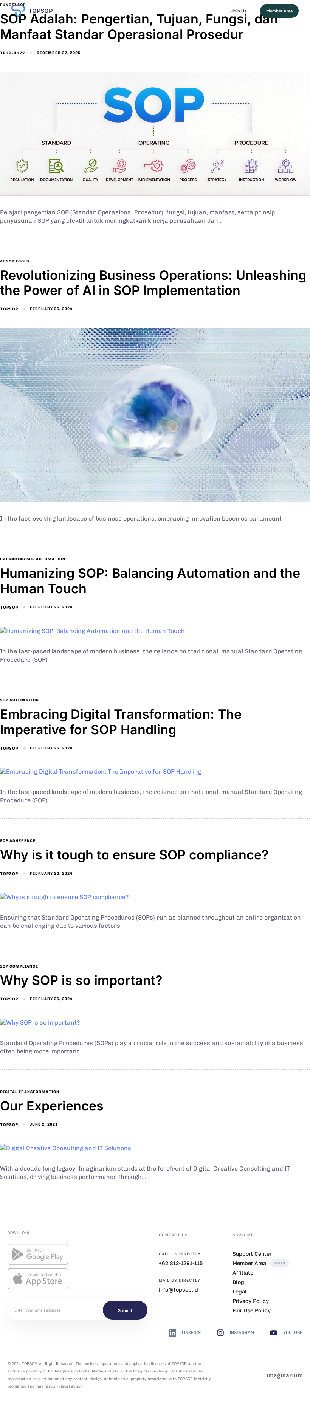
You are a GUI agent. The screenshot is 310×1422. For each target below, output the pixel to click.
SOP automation (19, 700)
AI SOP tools (14, 261)
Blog (238, 1282)
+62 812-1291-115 (181, 1263)
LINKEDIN (191, 1332)
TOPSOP (41, 10)
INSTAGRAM (242, 1332)
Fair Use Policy (251, 1310)
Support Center (251, 1253)
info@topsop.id (178, 1289)
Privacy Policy (250, 1301)
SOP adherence (18, 841)
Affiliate (242, 1272)
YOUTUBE (292, 1332)
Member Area (258, 1263)
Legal (239, 1291)
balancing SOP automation (32, 559)
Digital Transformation (29, 1092)
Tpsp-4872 (12, 53)
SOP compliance (19, 966)
